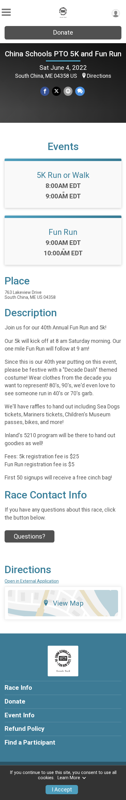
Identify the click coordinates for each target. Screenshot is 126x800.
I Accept (62, 790)
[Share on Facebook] (44, 91)
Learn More (68, 777)
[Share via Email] (68, 91)
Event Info (20, 715)
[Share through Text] (80, 91)
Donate (63, 32)
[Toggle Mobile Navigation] (6, 12)
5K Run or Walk (63, 175)
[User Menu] (116, 13)
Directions (99, 76)
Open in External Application (32, 581)
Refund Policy (24, 728)
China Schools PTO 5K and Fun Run (63, 54)
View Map (68, 603)
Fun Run (63, 232)
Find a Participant (30, 742)
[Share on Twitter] (56, 91)
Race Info (18, 687)
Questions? (29, 536)
